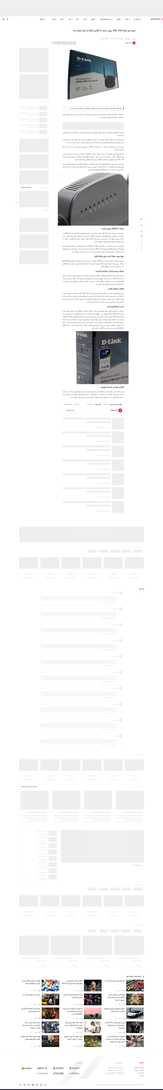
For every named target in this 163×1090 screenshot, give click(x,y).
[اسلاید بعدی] (17, 202)
